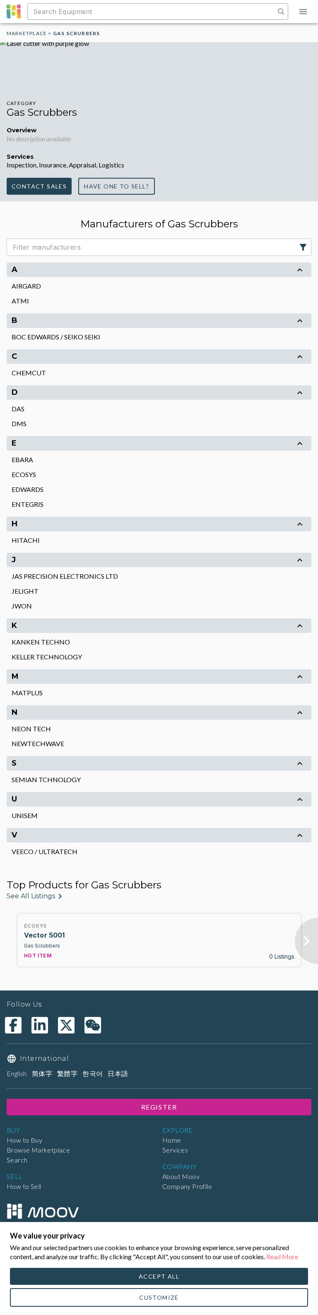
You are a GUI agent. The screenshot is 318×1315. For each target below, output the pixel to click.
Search (17, 1160)
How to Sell (24, 1186)
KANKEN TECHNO (41, 642)
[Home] (43, 1211)
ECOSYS (24, 474)
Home (171, 1140)
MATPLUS (27, 693)
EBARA (22, 459)
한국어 (92, 1073)
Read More (282, 1256)
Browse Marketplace (38, 1150)
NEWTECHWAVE (38, 743)
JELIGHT (25, 591)
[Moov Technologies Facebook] (13, 1025)
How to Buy (24, 1140)
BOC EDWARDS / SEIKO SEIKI (56, 337)
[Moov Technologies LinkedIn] (39, 1025)
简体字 (42, 1073)
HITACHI (26, 540)
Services (175, 1150)
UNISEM (25, 815)
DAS (18, 409)
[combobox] (152, 11)
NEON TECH (31, 729)
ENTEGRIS (27, 504)
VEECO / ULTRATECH (44, 851)
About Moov (181, 1176)
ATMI (20, 301)
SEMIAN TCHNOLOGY (46, 779)
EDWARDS (27, 489)
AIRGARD (26, 286)
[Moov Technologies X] (66, 1025)
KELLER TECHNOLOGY (47, 657)
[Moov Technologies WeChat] (92, 1025)
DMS (19, 423)
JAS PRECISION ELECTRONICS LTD (65, 576)
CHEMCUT (29, 373)
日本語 (118, 1073)
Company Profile (187, 1186)
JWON (22, 606)
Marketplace (27, 33)
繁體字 (67, 1073)
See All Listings (31, 896)
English (17, 1073)
